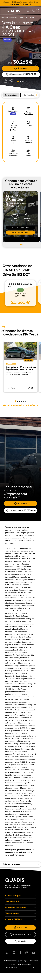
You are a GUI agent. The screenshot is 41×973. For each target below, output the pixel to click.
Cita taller (22, 941)
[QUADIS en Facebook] (20, 953)
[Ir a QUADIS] (16, 11)
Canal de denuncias (24, 964)
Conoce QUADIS (13, 919)
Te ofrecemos (12, 901)
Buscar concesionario (22, 934)
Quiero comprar (13, 895)
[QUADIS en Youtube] (33, 953)
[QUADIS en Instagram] (27, 953)
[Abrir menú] (3, 11)
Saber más (27, 4)
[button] (37, 50)
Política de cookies (10, 961)
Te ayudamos (12, 913)
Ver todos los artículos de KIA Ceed (19, 405)
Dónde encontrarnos (15, 907)
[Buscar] (37, 11)
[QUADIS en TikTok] (7, 953)
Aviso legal (23, 961)
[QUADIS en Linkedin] (14, 953)
